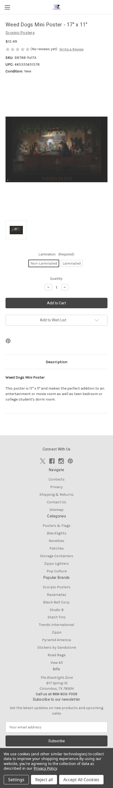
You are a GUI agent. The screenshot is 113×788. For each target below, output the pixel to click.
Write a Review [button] (71, 49)
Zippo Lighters (56, 563)
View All (56, 662)
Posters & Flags (57, 525)
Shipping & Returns (56, 494)
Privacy (56, 487)
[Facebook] (52, 461)
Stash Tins (57, 617)
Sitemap (56, 509)
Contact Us (56, 502)
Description (56, 361)
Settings (16, 780)
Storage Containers (56, 556)
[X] (42, 461)
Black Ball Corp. (56, 602)
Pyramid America (56, 640)
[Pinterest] (8, 341)
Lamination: (56, 254)
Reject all (44, 780)
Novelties (56, 541)
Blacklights (56, 533)
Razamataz (56, 594)
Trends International (56, 625)
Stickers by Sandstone (56, 647)
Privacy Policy (45, 768)
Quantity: (56, 279)
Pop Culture (57, 571)
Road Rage (56, 655)
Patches (56, 548)
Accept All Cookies (81, 780)
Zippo (56, 632)
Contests (57, 479)
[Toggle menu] (7, 7)
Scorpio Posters (56, 587)
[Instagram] (61, 461)
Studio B (57, 610)
